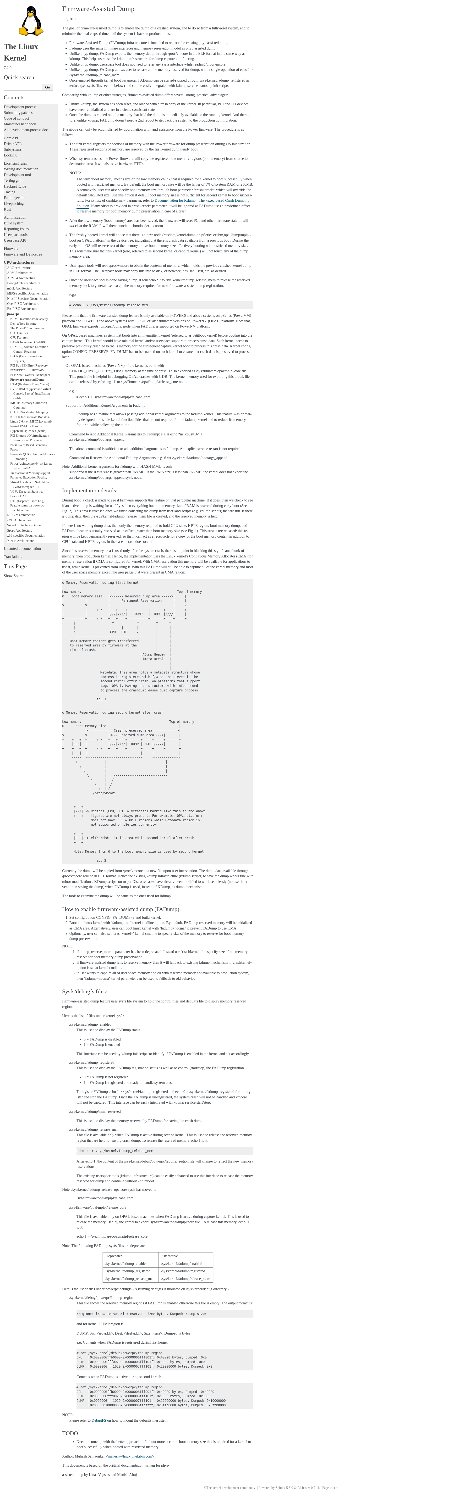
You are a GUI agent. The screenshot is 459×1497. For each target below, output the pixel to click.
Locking (10, 155)
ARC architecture (19, 268)
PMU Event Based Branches (28, 445)
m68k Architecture (19, 288)
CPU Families (19, 333)
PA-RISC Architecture (22, 309)
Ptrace (14, 449)
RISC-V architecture (21, 515)
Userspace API (15, 240)
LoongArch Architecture (23, 283)
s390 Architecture (19, 520)
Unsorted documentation (22, 548)
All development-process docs (26, 130)
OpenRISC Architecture (23, 304)
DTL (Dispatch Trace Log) (27, 501)
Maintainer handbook (20, 124)
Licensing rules (15, 163)
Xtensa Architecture (20, 541)
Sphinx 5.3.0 (284, 1488)
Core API (11, 138)
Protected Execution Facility (28, 477)
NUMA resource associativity (29, 319)
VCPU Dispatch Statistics (26, 491)
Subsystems (13, 149)
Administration (15, 217)
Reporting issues (16, 229)
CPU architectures (19, 262)
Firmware (11, 248)
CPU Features (19, 337)
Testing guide (14, 180)
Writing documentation (21, 169)
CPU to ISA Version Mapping (29, 412)
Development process (20, 107)
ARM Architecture (19, 273)
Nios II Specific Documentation (28, 299)
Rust (7, 209)
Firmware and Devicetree (23, 254)
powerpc (13, 314)
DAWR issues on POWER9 (27, 342)
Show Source (14, 576)
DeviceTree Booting (23, 323)
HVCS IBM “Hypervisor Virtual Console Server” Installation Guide (30, 393)
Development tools (18, 175)
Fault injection (14, 198)
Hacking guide (15, 186)
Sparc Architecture (19, 530)
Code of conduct (16, 118)
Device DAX (18, 496)
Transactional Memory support (30, 473)
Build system (13, 223)
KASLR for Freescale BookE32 (30, 417)
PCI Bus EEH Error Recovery (29, 365)
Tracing (9, 192)
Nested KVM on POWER (26, 426)
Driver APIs (13, 144)
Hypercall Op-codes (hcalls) (28, 431)
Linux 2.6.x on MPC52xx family (31, 421)
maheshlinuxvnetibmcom (130, 1456)
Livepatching (14, 203)
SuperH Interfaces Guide (24, 525)
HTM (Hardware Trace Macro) (29, 384)
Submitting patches (18, 113)
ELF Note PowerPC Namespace (30, 375)
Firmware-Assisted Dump (27, 379)
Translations (13, 557)
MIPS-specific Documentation (27, 293)
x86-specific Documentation (26, 535)
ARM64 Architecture (21, 278)
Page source (330, 1488)
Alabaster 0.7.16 (308, 1488)
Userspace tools (15, 235)
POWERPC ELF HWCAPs (27, 370)
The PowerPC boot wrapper (27, 328)
